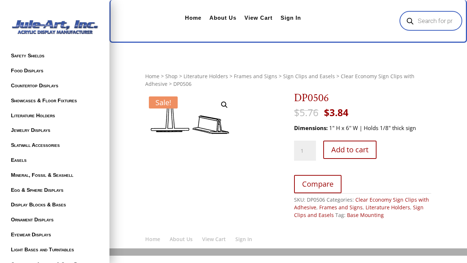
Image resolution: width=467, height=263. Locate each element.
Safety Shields (28, 55)
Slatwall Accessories (35, 145)
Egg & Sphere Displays (37, 190)
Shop (171, 76)
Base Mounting (365, 214)
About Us (222, 18)
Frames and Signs (255, 76)
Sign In (291, 18)
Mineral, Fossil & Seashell (42, 175)
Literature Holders (33, 115)
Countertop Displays (34, 85)
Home (193, 18)
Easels (19, 160)
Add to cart (349, 150)
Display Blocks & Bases (38, 204)
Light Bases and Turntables (42, 249)
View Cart (258, 18)
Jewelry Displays (30, 130)
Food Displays (27, 70)
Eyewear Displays (31, 234)
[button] (224, 104)
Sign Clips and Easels (309, 76)
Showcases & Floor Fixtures (44, 100)
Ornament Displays (32, 219)
